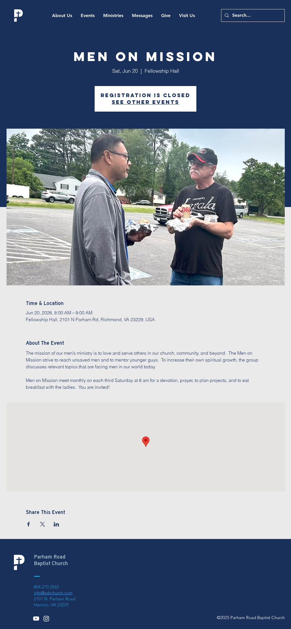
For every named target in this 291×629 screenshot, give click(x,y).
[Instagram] (46, 618)
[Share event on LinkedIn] (56, 524)
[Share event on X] (42, 524)
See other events (145, 102)
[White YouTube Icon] (36, 618)
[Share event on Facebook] (28, 524)
